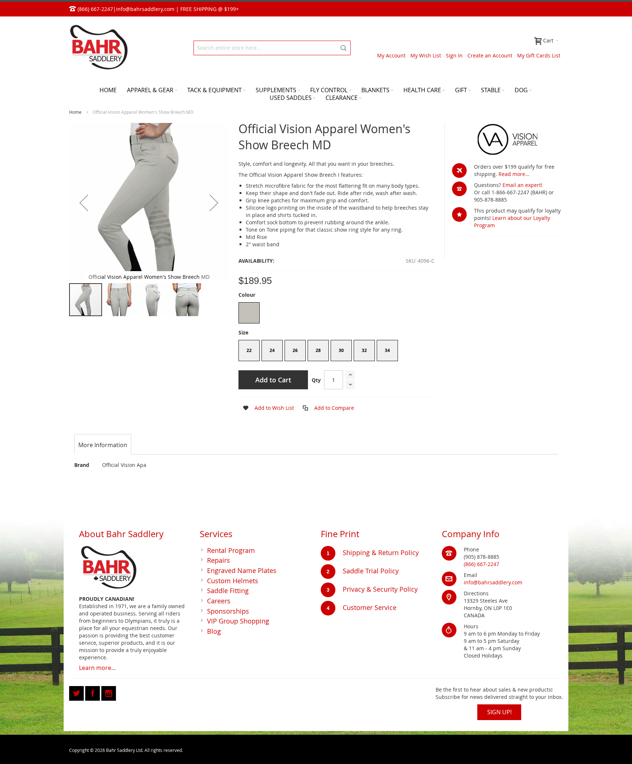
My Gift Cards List (538, 55)
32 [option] (364, 350)
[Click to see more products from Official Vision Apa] (507, 139)
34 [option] (387, 350)
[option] (249, 312)
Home (75, 112)
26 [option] (295, 350)
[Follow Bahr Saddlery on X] (77, 692)
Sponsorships (228, 611)
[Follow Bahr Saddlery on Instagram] (108, 692)
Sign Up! (499, 712)
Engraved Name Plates (241, 570)
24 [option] (272, 350)
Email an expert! (522, 184)
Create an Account (489, 55)
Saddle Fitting (228, 590)
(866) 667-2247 (481, 564)
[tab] (102, 444)
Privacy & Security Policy (380, 589)
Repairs (218, 560)
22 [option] (249, 350)
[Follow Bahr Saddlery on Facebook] (93, 692)
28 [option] (318, 350)
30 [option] (341, 350)
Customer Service (369, 607)
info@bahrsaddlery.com (145, 8)
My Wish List (425, 55)
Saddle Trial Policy (371, 570)
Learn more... (97, 668)
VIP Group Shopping (238, 621)
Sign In (454, 55)
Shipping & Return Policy (381, 552)
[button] (83, 202)
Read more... (514, 174)
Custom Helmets (232, 580)
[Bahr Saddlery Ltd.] (98, 48)
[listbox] (336, 313)
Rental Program (231, 550)
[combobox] (272, 48)
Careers (218, 600)
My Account (391, 55)
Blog (214, 631)
